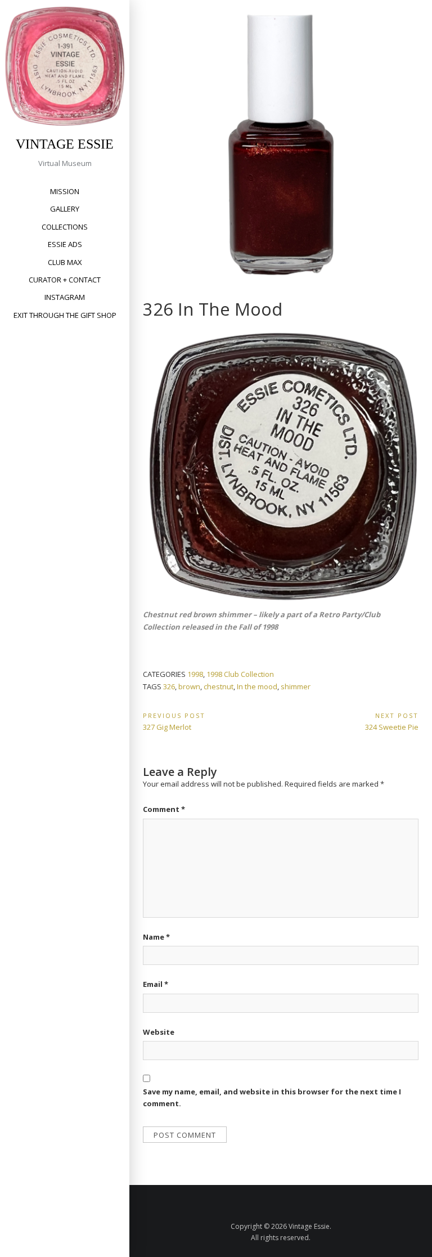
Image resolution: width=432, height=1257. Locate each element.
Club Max (65, 262)
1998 (195, 674)
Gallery (64, 209)
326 (169, 686)
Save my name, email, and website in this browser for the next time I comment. (272, 1097)
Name (156, 937)
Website (158, 1032)
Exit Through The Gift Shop (65, 315)
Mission (64, 191)
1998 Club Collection (240, 674)
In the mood (257, 686)
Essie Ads (65, 244)
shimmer (295, 686)
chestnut (218, 686)
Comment (164, 809)
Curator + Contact (65, 280)
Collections (65, 227)
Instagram (64, 297)
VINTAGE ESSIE (65, 144)
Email (155, 984)
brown (189, 686)
